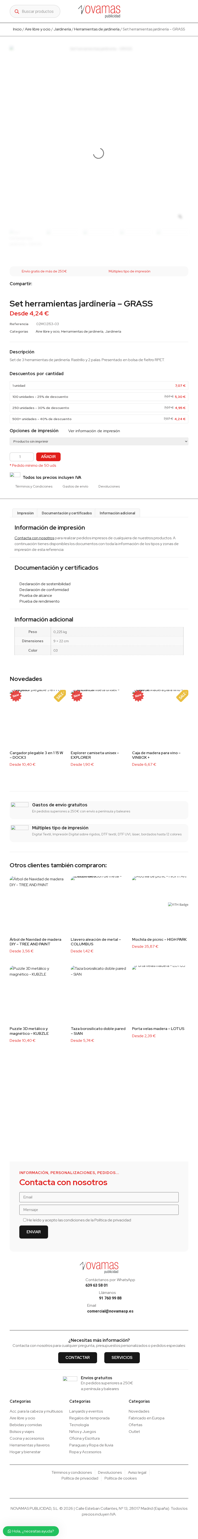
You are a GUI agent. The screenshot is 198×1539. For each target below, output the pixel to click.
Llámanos (107, 1292)
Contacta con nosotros (34, 537)
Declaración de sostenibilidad (44, 583)
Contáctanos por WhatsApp (110, 1279)
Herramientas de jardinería (97, 29)
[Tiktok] (103, 1318)
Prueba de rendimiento (38, 601)
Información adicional (117, 513)
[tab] (25, 513)
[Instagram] (94, 1318)
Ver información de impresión (93, 430)
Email (91, 1305)
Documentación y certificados (67, 513)
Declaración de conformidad (43, 589)
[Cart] (177, 11)
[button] (187, 11)
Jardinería (62, 29)
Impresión (25, 513)
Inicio (17, 29)
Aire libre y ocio (37, 29)
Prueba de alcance (34, 595)
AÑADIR (48, 456)
